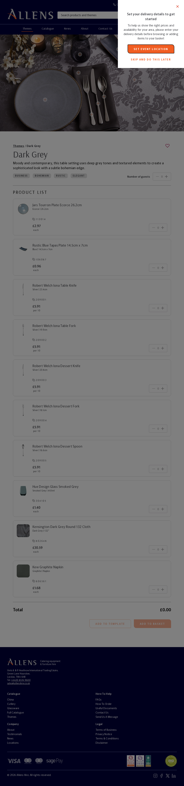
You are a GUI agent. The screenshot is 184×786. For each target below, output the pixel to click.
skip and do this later (151, 59)
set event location (151, 49)
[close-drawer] (177, 6)
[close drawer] (59, 393)
